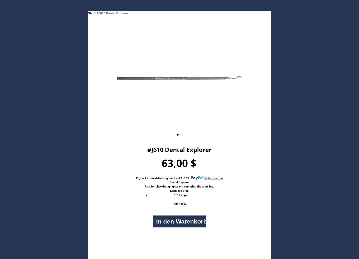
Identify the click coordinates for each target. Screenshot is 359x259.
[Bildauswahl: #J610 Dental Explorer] (178, 135)
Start (91, 13)
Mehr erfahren (213, 178)
